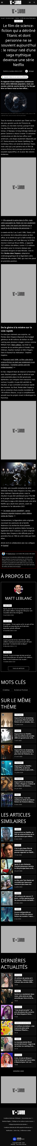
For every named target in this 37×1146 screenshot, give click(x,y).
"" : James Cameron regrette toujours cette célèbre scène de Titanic (16, 513)
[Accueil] (15, 2)
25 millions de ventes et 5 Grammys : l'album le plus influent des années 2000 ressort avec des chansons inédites (23, 982)
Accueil (2, 18)
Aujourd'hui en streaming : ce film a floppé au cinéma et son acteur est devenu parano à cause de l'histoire (24, 785)
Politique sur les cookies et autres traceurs (22, 1121)
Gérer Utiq (16, 1130)
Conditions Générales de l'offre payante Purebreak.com (18, 1127)
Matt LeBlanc (16, 345)
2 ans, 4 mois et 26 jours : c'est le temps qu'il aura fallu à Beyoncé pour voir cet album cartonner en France (24, 1061)
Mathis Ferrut (11, 554)
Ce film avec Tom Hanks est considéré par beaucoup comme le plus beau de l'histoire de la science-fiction (24, 884)
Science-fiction (21, 690)
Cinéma (17, 18)
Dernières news (10, 18)
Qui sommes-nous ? (27, 1118)
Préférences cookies (26, 1130)
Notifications (9, 1130)
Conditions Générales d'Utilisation (12, 1118)
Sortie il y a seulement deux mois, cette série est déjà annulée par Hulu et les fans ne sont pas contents (24, 997)
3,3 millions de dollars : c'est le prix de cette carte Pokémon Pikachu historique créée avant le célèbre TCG (24, 1030)
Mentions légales (6, 1121)
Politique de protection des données (18, 1124)
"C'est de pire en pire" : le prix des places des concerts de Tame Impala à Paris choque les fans (24, 1013)
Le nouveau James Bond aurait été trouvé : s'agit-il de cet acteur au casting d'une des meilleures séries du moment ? (24, 1046)
